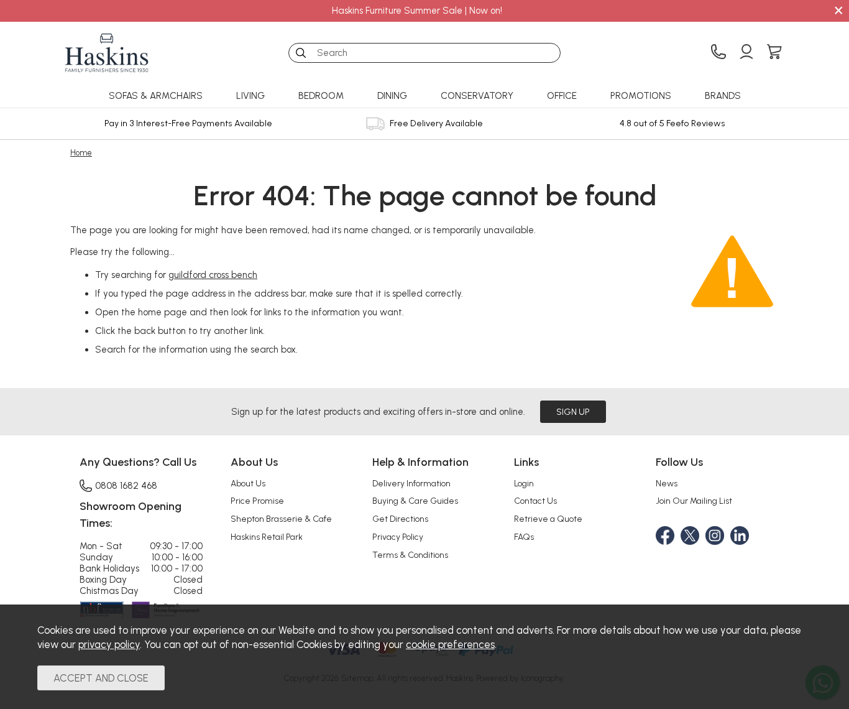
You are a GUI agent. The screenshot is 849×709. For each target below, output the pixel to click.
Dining (392, 95)
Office (562, 95)
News (666, 483)
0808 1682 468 (126, 485)
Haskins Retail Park (267, 537)
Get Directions (400, 519)
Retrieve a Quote (548, 519)
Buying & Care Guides (415, 501)
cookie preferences (450, 644)
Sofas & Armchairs (156, 95)
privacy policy (109, 644)
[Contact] (718, 53)
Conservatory (477, 95)
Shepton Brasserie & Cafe (281, 519)
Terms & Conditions (410, 555)
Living (250, 95)
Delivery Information (411, 483)
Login (524, 483)
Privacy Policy (397, 537)
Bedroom (321, 95)
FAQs (524, 537)
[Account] (746, 53)
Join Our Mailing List (694, 501)
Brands (723, 95)
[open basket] (774, 53)
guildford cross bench (212, 274)
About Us (248, 483)
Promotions (640, 95)
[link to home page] (107, 53)
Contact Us (535, 501)
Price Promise (257, 501)
